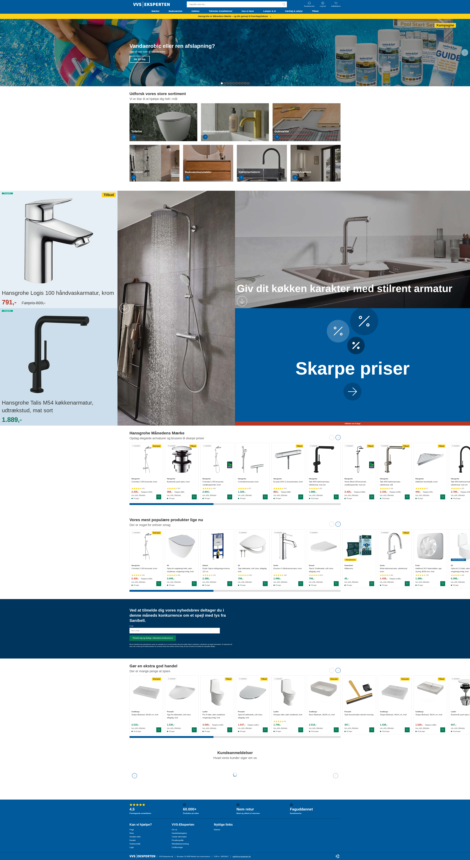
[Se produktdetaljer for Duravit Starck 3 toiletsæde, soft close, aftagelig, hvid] (324, 546)
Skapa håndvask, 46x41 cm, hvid (393, 715)
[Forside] (151, 4)
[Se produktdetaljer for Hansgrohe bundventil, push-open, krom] (182, 459)
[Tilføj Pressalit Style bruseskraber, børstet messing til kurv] (371, 729)
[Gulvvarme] (307, 140)
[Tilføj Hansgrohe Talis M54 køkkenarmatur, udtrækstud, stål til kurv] (407, 496)
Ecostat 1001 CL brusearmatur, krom (288, 482)
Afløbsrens (348, 568)
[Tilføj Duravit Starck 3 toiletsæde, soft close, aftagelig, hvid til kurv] (336, 583)
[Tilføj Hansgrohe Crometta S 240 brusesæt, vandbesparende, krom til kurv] (229, 496)
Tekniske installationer (220, 11)
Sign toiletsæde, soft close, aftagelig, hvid (252, 570)
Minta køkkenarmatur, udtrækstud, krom (393, 570)
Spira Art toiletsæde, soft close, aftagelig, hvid (250, 716)
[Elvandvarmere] (316, 181)
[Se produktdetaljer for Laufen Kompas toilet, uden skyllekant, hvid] (288, 692)
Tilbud (315, 11)
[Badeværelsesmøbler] (208, 181)
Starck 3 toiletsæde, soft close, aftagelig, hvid (321, 570)
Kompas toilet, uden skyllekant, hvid (287, 715)
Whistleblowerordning (180, 844)
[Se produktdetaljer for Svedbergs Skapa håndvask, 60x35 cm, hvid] (146, 692)
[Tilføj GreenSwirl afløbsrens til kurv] (371, 583)
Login (131, 847)
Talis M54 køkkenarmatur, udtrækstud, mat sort (319, 483)
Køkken (196, 11)
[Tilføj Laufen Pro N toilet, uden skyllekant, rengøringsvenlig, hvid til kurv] (229, 729)
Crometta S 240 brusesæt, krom (144, 482)
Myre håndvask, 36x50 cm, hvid (322, 715)
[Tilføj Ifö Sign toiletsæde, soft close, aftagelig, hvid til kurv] (265, 583)
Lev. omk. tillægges (138, 495)
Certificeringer (177, 847)
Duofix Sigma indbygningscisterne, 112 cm (216, 570)
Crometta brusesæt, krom (248, 482)
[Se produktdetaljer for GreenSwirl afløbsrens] (359, 546)
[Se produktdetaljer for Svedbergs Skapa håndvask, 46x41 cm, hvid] (394, 692)
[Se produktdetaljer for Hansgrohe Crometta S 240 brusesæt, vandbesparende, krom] (217, 459)
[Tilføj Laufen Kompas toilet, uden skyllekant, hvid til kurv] (300, 729)
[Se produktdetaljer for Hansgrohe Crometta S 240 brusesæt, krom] (146, 459)
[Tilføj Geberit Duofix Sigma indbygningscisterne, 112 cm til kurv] (229, 583)
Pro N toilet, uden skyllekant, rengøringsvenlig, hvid (213, 716)
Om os (174, 830)
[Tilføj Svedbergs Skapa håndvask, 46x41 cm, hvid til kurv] (407, 729)
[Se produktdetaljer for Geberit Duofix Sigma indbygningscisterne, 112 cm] (217, 546)
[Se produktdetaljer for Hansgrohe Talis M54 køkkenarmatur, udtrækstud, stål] (394, 459)
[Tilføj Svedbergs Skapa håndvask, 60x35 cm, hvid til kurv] (158, 729)
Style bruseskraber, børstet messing (358, 715)
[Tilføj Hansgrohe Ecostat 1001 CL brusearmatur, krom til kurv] (300, 496)
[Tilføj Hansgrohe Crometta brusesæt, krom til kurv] (265, 496)
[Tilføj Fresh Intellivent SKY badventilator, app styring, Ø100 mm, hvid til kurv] (442, 583)
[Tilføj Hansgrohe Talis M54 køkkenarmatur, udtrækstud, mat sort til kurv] (336, 496)
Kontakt (132, 840)
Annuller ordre (135, 837)
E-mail (131, 626)
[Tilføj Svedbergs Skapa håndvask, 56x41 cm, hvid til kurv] (442, 729)
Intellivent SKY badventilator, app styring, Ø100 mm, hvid (428, 570)
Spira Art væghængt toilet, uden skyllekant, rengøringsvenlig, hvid (180, 570)
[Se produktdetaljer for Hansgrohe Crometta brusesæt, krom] (253, 459)
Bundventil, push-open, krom (178, 482)
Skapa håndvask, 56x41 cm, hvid (428, 715)
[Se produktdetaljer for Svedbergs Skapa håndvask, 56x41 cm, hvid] (430, 692)
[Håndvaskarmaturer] (235, 140)
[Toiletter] (163, 140)
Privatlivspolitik (178, 840)
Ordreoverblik (134, 844)
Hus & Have (248, 11)
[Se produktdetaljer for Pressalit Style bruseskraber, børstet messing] (359, 692)
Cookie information (179, 837)
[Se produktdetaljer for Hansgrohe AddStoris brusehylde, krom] (430, 459)
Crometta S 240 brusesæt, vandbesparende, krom (213, 483)
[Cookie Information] (337, 856)
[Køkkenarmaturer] (262, 181)
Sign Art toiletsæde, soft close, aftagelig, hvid (179, 716)
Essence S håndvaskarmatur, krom (287, 568)
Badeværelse (175, 11)
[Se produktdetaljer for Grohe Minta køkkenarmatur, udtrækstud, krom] (394, 546)
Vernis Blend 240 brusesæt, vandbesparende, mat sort (355, 483)
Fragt (131, 830)
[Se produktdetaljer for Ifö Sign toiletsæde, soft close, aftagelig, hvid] (253, 546)
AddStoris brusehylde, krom (426, 482)
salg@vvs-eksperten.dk (242, 856)
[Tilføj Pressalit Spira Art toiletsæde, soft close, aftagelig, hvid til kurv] (265, 729)
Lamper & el (269, 11)
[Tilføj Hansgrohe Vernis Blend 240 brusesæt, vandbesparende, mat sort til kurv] (371, 496)
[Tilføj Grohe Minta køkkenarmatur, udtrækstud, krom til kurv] (407, 583)
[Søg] (284, 4)
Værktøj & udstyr (294, 11)
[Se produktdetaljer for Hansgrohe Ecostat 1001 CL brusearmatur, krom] (288, 459)
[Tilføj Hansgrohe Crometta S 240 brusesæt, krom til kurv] (158, 496)
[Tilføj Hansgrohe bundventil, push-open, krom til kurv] (194, 496)
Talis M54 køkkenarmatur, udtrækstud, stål (390, 483)
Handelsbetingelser (179, 833)
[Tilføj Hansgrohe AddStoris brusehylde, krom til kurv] (442, 496)
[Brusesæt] (154, 181)
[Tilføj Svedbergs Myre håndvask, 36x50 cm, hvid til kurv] (336, 729)
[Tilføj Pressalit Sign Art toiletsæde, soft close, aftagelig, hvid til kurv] (194, 729)
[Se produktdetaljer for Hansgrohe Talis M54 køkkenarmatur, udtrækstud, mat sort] (324, 459)
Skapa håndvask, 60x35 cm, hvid (144, 715)
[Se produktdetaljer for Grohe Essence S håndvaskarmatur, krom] (288, 546)
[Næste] (464, 52)
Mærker (155, 11)
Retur (131, 833)
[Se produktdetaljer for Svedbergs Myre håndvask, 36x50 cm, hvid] (324, 692)
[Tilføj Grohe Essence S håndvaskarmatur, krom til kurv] (300, 583)
